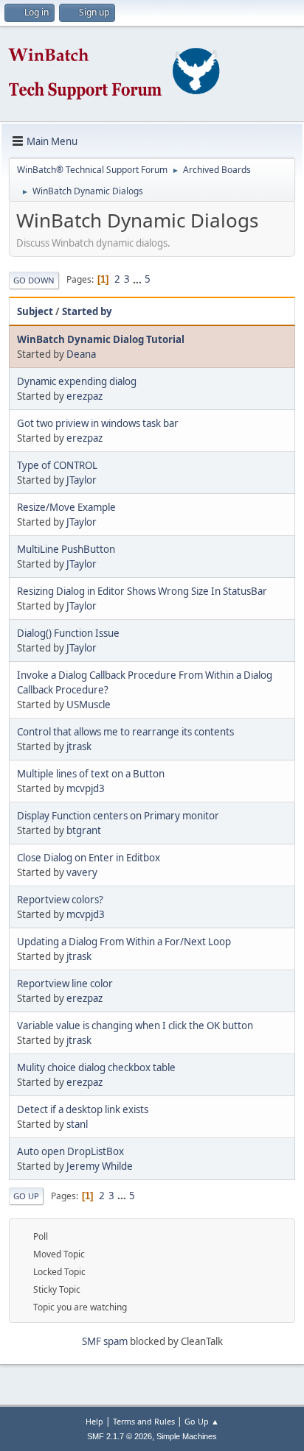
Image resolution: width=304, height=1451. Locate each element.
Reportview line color (65, 983)
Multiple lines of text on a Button (91, 773)
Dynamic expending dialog (77, 381)
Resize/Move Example (66, 507)
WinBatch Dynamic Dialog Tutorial (100, 339)
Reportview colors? (60, 899)
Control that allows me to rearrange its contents (125, 731)
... (138, 279)
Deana (81, 354)
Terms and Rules (144, 1421)
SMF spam (105, 1341)
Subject (35, 311)
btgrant (83, 830)
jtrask (78, 746)
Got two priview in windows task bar (98, 423)
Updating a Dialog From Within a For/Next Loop (124, 941)
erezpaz (84, 396)
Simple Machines (186, 1436)
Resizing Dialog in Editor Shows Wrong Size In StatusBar (142, 591)
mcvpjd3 (85, 788)
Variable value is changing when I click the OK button (135, 1025)
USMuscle (88, 704)
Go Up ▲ (201, 1421)
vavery (81, 872)
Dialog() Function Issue (68, 633)
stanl (77, 1124)
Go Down (34, 280)
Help (94, 1421)
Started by (87, 311)
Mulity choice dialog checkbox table (96, 1067)
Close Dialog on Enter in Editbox (88, 857)
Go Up (26, 1195)
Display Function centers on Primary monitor (118, 815)
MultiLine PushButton (66, 549)
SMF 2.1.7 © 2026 (119, 1436)
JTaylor (81, 480)
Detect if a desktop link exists (82, 1109)
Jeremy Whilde (99, 1166)
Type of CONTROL (57, 465)
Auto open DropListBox (70, 1151)
